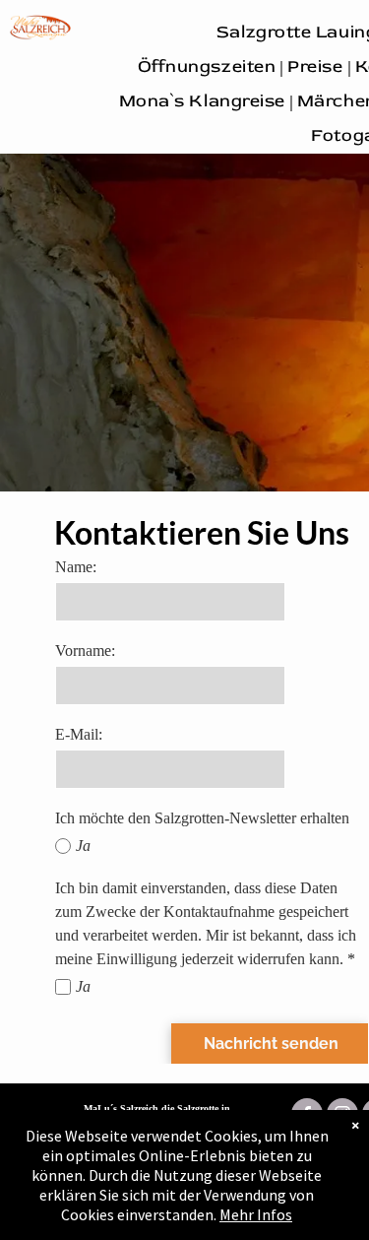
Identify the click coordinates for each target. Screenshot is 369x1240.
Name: (75, 566)
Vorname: (85, 650)
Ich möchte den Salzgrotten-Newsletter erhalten (202, 818)
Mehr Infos (255, 1214)
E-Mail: (78, 734)
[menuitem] (209, 66)
